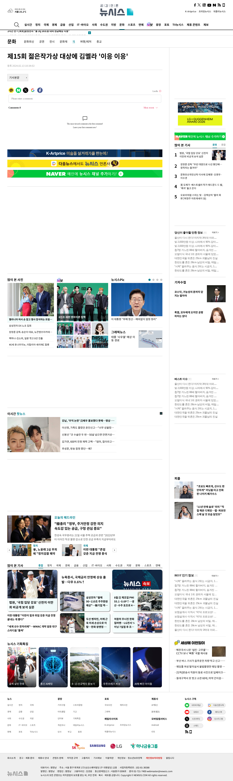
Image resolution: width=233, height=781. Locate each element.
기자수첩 (180, 282)
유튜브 (196, 711)
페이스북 (218, 711)
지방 (113, 25)
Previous (9, 550)
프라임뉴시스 (205, 11)
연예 (141, 25)
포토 (166, 25)
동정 (80, 731)
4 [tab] (161, 280)
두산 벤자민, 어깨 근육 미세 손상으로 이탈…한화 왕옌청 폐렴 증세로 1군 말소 (97, 623)
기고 (75, 711)
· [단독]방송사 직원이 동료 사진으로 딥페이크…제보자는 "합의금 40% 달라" (200, 672)
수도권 (104, 25)
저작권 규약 (72, 758)
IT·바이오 (83, 25)
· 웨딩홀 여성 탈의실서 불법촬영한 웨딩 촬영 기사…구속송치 (200, 666)
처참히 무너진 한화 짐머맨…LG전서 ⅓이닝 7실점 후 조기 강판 (124, 623)
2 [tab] (153, 280)
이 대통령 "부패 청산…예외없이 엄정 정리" (134, 319)
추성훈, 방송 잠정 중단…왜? (77, 448)
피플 (177, 478)
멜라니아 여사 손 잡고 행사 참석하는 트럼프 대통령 (31, 319)
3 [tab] (157, 280)
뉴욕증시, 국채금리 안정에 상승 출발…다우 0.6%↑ (84, 579)
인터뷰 (60, 718)
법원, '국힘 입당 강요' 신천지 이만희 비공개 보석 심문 (31, 604)
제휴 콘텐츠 (193, 25)
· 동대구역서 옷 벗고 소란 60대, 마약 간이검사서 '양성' (200, 678)
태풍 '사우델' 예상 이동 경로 (123, 338)
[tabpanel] (136, 304)
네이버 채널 (196, 705)
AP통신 (154, 704)
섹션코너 (61, 725)
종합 (40, 565)
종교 (99, 41)
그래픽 (107, 711)
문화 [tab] (215, 144)
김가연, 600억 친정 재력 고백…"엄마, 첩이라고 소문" (88, 441)
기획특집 (77, 718)
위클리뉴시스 (219, 11)
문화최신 (29, 41)
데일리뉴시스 (78, 725)
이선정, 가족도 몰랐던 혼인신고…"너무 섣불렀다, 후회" (88, 427)
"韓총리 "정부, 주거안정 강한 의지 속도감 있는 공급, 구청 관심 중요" (78, 526)
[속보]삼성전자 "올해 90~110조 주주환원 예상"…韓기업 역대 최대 (46, 32)
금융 (62, 25)
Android (155, 724)
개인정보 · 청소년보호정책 (129, 758)
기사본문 (14, 77)
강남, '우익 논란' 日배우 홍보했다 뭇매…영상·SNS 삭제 (88, 420)
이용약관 (109, 758)
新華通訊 (155, 711)
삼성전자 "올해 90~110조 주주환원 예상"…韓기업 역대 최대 (97, 601)
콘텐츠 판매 (58, 758)
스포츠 (131, 25)
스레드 (196, 725)
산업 (71, 25)
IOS (153, 731)
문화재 (63, 41)
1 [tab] (149, 280)
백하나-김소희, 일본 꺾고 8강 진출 (26, 338)
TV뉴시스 (178, 25)
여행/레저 (85, 41)
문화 (122, 25)
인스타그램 (218, 718)
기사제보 (97, 758)
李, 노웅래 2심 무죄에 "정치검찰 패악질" (45, 553)
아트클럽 (61, 711)
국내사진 (108, 704)
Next (114, 550)
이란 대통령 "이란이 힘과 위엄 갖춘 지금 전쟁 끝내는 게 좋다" (31, 617)
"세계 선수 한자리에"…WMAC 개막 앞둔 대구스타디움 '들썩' (32, 628)
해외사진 (123, 704)
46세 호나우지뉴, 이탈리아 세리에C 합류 (29, 344)
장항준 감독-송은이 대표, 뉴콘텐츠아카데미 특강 (31, 332)
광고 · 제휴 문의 (26, 758)
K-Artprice (190, 11)
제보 (206, 25)
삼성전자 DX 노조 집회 (20, 325)
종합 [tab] (223, 144)
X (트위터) (196, 718)
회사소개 (11, 758)
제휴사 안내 (43, 758)
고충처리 (86, 758)
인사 (59, 731)
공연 (41, 41)
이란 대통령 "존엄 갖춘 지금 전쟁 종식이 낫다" (95, 553)
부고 (69, 731)
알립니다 (170, 758)
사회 (94, 25)
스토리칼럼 (77, 704)
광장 (158, 25)
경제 (54, 25)
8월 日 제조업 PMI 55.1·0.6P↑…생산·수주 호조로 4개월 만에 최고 (124, 601)
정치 (37, 25)
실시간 (28, 25)
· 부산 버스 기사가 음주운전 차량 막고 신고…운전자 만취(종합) (200, 660)
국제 (46, 25)
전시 (52, 41)
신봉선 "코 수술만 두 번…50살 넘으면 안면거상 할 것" (88, 434)
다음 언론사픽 (218, 705)
